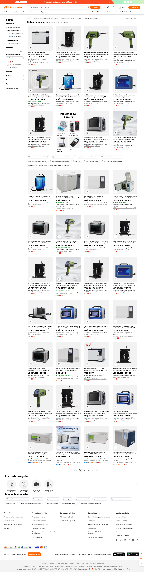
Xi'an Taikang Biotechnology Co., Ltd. (95, 379)
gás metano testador (53, 503)
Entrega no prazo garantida (40, 524)
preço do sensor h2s (101, 499)
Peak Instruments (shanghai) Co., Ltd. (95, 204)
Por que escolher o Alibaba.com (13, 517)
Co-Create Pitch (9, 520)
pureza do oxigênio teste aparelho (121, 499)
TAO (87, 563)
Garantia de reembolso (39, 520)
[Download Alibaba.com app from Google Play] (133, 554)
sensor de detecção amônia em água (31, 503)
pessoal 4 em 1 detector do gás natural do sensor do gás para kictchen (49, 165)
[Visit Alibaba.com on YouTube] (133, 540)
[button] (88, 7)
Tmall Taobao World (62, 563)
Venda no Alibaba (121, 517)
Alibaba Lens (15, 554)
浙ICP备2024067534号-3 (122, 569)
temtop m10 (11, 503)
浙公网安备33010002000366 (104, 569)
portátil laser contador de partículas (64, 157)
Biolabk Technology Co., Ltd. (64, 208)
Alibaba (29, 18)
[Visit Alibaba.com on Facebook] (117, 540)
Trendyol (93, 563)
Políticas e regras (37, 537)
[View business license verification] (90, 569)
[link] (141, 553)
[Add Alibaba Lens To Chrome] (34, 554)
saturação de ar (38, 499)
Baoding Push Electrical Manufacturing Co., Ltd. (125, 462)
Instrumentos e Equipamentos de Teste (46, 18)
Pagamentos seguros (38, 517)
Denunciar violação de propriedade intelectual (98, 532)
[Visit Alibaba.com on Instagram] (129, 540)
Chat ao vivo (91, 520)
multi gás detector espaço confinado (18, 499)
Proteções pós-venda (38, 528)
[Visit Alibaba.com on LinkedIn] (121, 540)
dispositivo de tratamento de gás (39, 157)
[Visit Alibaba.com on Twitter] (125, 540)
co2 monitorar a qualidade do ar (89, 157)
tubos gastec (68, 499)
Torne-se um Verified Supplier (125, 528)
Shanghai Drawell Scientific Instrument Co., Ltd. (68, 462)
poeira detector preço (92, 161)
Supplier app (63, 554)
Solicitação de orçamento (68, 520)
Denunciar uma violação (95, 537)
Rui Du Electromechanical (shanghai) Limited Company (125, 208)
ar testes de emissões (84, 499)
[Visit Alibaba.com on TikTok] (137, 540)
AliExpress (44, 563)
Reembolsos (92, 528)
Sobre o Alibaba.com (10, 513)
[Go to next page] (96, 470)
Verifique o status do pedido (124, 524)
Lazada (72, 563)
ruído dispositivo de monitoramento (113, 157)
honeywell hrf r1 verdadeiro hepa (113, 161)
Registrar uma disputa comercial (98, 524)
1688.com (52, 563)
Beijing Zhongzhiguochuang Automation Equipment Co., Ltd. (40, 460)
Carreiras (7, 528)
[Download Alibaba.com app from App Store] (119, 554)
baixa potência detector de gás (60, 161)
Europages (100, 563)
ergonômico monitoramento (38, 161)
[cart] (114, 8)
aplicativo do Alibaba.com (102, 554)
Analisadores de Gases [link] (91, 18)
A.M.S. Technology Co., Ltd (64, 61)
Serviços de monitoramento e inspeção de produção (44, 532)
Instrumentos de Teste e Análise (71, 18)
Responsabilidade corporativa (13, 524)
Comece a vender (121, 520)
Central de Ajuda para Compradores (99, 517)
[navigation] (15, 244)
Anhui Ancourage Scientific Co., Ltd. (39, 62)
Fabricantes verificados (67, 517)
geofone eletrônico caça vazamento (91, 503)
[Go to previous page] (69, 470)
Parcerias (119, 532)
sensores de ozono (54, 499)
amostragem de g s (69, 503)
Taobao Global (80, 563)
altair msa (77, 161)
